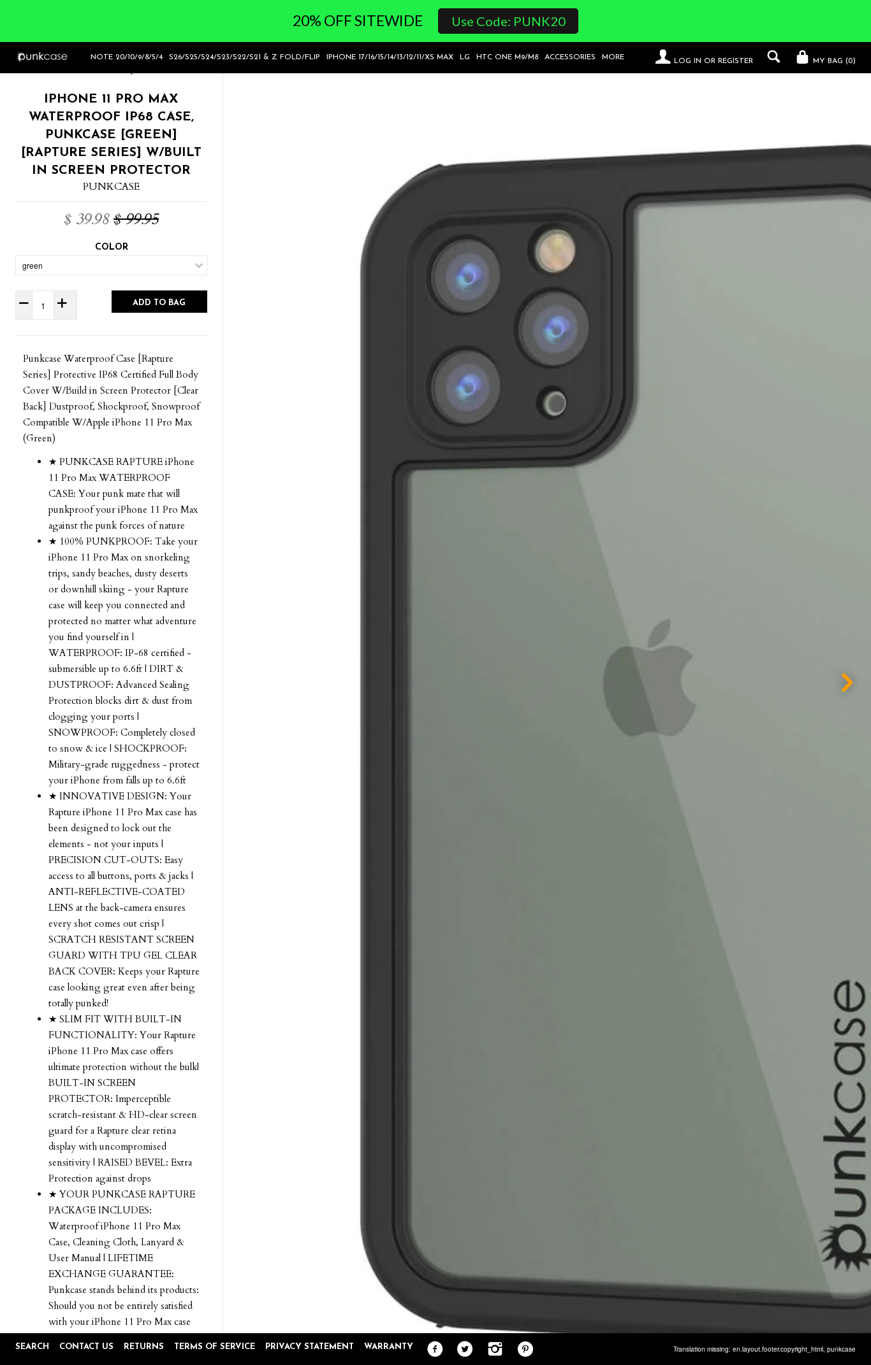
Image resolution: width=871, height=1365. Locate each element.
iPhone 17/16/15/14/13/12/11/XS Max (389, 57)
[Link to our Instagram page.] (492, 1349)
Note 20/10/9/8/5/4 (127, 57)
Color (111, 247)
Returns (144, 1347)
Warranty (388, 1347)
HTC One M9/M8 (507, 57)
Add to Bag (159, 303)
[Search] (770, 56)
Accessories (570, 57)
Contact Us (86, 1347)
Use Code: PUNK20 (508, 21)
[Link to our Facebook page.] (432, 1349)
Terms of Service (214, 1347)
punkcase (841, 1349)
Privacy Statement (309, 1347)
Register (735, 61)
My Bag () (833, 61)
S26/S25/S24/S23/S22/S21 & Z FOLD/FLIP (244, 57)
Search (32, 1347)
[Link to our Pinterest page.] (522, 1349)
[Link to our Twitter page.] (462, 1349)
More (613, 57)
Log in (687, 61)
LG (465, 57)
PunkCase (111, 187)
